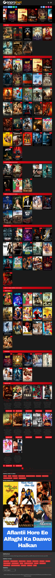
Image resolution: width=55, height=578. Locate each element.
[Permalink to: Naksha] (17, 419)
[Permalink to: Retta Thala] (47, 108)
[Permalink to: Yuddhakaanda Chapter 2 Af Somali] (47, 170)
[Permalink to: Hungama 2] (27, 419)
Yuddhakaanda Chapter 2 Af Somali (47, 176)
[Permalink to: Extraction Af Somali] (37, 248)
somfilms (5, 408)
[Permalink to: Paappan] (7, 419)
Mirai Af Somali (27, 130)
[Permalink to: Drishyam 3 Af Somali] (47, 139)
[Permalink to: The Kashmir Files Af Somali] (27, 374)
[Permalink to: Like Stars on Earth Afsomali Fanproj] (47, 313)
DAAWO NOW (9, 411)
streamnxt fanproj (7, 563)
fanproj (9, 476)
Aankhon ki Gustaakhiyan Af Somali (47, 38)
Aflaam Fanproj (8, 403)
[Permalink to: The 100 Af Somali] (7, 185)
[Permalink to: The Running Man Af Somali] (27, 139)
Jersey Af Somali (37, 365)
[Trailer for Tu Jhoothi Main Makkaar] (4, 466)
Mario (27, 116)
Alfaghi (20, 307)
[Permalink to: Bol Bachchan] (47, 419)
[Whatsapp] (14, 7)
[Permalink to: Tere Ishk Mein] (37, 108)
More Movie (7, 290)
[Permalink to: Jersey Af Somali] (37, 360)
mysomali (15, 478)
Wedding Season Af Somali (7, 380)
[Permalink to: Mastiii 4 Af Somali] (47, 124)
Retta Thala (47, 114)
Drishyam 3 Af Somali (47, 144)
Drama (27, 403)
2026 (50, 132)
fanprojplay (42, 561)
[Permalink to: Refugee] (37, 419)
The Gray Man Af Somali (37, 240)
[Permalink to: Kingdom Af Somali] (7, 170)
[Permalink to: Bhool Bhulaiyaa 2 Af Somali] (17, 374)
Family (8, 458)
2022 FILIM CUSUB (38, 353)
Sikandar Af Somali (27, 191)
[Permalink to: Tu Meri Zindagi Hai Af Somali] (7, 153)
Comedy (15, 403)
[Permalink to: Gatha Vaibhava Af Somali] (17, 108)
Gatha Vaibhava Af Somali (17, 114)
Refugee (37, 427)
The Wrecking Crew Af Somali (17, 71)
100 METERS (17, 454)
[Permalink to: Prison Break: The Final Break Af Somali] (7, 248)
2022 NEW (30, 368)
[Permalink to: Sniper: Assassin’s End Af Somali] (37, 263)
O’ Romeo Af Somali (12, 21)
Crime (18, 403)
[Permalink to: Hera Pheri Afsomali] (27, 313)
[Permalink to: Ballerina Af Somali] (27, 234)
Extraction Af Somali (37, 254)
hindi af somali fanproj (8, 478)
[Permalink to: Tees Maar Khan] (17, 391)
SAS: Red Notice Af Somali (27, 269)
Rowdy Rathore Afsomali (8, 305)
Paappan (8, 427)
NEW (50, 27)
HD (6, 9)
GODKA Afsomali (17, 222)
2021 (11, 272)
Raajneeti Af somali (37, 334)
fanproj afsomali (22, 476)
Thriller (27, 408)
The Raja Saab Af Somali (27, 365)
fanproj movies (35, 561)
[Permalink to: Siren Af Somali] (17, 170)
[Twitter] (44, 7)
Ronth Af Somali (18, 39)
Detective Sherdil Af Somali (7, 39)
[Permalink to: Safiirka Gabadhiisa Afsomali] (37, 202)
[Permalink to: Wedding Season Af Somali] (7, 374)
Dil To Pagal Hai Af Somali (17, 319)
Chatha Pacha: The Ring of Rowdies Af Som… (27, 70)
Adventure (18, 429)
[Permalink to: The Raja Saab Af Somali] (27, 360)
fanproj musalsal (22, 561)
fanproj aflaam (6, 404)
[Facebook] (41, 7)
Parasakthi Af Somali (47, 85)
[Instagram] (48, 7)
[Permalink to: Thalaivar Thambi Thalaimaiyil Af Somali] (22, 16)
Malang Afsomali (17, 305)
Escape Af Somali (37, 176)
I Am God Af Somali (37, 71)
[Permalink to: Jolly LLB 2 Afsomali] (47, 299)
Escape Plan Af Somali (7, 240)
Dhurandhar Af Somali (7, 85)
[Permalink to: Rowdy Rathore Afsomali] (7, 299)
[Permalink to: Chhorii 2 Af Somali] (27, 33)
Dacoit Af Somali (17, 144)
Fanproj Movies (18, 404)
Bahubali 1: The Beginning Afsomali (7, 334)
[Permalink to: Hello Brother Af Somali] (17, 185)
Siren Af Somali (17, 176)
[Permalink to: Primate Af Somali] (32, 16)
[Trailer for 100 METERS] (14, 466)
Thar (27, 400)
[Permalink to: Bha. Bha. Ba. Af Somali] (17, 153)
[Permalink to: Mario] (27, 108)
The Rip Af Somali (37, 130)
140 (30, 468)
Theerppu (37, 400)
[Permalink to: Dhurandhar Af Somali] (7, 80)
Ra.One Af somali (37, 319)
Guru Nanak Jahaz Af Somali (8, 114)
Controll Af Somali (37, 144)
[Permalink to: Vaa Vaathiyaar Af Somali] (7, 139)
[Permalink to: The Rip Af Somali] (37, 124)
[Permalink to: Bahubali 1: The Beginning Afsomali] (7, 328)
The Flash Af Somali (47, 269)
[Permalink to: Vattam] (47, 391)
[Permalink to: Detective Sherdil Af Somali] (7, 33)
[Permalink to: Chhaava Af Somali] (27, 48)
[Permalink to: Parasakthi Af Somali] (47, 80)
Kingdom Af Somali (7, 176)
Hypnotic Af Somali (17, 254)
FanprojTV (6, 406)
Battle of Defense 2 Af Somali (47, 254)
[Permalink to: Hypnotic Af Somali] (17, 248)
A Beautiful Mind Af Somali (17, 240)
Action (5, 403)
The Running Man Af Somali (27, 144)
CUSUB (45, 9)
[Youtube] (51, 7)
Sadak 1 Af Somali (27, 334)
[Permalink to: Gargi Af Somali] (47, 360)
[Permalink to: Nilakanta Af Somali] (7, 94)
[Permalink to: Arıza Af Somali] (27, 202)
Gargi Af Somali (47, 365)
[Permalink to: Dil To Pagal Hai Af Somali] (17, 313)
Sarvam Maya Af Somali (37, 85)
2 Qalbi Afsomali (8, 208)
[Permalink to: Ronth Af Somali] (17, 33)
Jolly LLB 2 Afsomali (47, 305)
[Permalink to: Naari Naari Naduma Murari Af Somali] (17, 94)
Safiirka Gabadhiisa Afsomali (37, 208)
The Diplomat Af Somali (8, 53)
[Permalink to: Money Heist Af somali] (27, 217)
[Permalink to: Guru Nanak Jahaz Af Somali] (7, 108)
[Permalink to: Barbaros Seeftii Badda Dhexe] (7, 217)
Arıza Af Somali (27, 208)
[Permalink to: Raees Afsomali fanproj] (17, 328)
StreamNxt (9, 408)
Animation (16, 456)
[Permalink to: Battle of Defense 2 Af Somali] (47, 248)
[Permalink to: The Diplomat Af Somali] (7, 48)
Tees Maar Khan (17, 400)
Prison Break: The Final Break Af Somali (8, 254)
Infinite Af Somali (47, 240)
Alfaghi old (20, 179)
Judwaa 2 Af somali (47, 334)
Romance (8, 407)
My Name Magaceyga (47, 208)
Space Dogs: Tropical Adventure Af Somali (17, 268)
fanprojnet (48, 561)
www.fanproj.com (22, 478)
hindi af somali (17, 406)
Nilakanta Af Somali (7, 100)
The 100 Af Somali (7, 191)
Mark (8, 130)
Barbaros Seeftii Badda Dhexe (8, 222)
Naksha (17, 427)
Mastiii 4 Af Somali (47, 130)
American (20, 228)
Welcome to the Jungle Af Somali (17, 365)
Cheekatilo (18, 130)
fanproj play (38, 476)
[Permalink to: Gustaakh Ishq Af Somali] (47, 94)
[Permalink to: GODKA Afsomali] (17, 217)
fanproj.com (15, 476)
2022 (41, 228)
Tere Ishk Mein (37, 114)
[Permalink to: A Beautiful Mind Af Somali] (17, 234)
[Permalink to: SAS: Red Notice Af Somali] (27, 263)
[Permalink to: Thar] (27, 391)
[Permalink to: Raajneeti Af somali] (37, 328)
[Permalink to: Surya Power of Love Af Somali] (7, 65)
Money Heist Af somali (27, 222)
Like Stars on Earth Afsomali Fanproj (47, 319)
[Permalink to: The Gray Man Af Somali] (37, 234)
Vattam (47, 400)
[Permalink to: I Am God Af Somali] (37, 65)
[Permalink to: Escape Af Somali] (37, 170)
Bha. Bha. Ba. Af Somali (18, 159)
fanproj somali (6, 561)
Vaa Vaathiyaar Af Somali (7, 144)
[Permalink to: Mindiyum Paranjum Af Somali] (27, 94)
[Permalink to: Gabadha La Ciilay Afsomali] (17, 202)
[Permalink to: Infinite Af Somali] (47, 234)
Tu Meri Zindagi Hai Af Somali (7, 159)
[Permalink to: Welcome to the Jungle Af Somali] (17, 360)
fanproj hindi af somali (30, 476)
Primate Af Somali (32, 21)
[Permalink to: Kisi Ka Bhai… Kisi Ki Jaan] (7, 391)
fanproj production (14, 561)
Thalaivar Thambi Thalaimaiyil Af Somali (22, 20)
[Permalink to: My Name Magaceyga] (47, 202)
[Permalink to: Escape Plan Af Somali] (7, 234)
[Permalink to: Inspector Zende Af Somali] (37, 33)
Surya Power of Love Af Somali (8, 71)
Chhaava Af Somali (27, 53)
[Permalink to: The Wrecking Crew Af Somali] (17, 65)
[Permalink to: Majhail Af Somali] (17, 48)
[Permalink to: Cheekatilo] (17, 124)
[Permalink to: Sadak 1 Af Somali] (27, 328)
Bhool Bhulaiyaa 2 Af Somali (17, 380)
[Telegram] (16, 7)
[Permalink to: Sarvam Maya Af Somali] (42, 16)
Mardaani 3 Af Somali (37, 100)
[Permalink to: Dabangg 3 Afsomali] (7, 313)
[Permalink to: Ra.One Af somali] (37, 313)
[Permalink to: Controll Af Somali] (37, 139)
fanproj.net (29, 561)
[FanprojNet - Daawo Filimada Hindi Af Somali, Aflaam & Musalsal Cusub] (12, 2)
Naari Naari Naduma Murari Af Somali (17, 100)
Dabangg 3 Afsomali (7, 319)
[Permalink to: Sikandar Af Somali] (27, 185)
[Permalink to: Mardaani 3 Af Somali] (37, 94)
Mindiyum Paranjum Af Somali (27, 100)
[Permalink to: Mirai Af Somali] (27, 124)
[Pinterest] (46, 7)
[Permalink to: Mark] (7, 124)
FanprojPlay (9, 405)
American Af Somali (38, 118)
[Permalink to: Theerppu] (37, 391)
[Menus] (51, 3)
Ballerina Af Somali (27, 240)
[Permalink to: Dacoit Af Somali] (17, 139)
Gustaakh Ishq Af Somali (47, 100)
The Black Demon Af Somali (27, 254)
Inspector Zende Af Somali (37, 39)
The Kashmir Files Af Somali (27, 380)
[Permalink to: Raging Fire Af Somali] (7, 279)
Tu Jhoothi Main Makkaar (7, 454)
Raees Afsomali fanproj (17, 334)
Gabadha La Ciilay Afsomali (17, 208)
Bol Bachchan (47, 427)
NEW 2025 (20, 353)
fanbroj (5, 476)
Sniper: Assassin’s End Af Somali (37, 269)
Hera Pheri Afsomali (27, 319)
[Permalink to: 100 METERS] (17, 445)
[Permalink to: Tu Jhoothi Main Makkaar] (7, 445)
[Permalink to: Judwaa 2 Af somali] (47, 328)
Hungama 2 (27, 427)
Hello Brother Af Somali (18, 191)
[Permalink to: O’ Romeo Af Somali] (12, 16)
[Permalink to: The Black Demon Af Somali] (27, 248)
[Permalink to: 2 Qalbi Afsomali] (7, 202)
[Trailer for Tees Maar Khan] (14, 411)
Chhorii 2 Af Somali (27, 39)
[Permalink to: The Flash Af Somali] (47, 263)
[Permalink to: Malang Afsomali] (17, 299)
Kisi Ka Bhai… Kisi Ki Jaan (7, 401)
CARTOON (20, 257)
